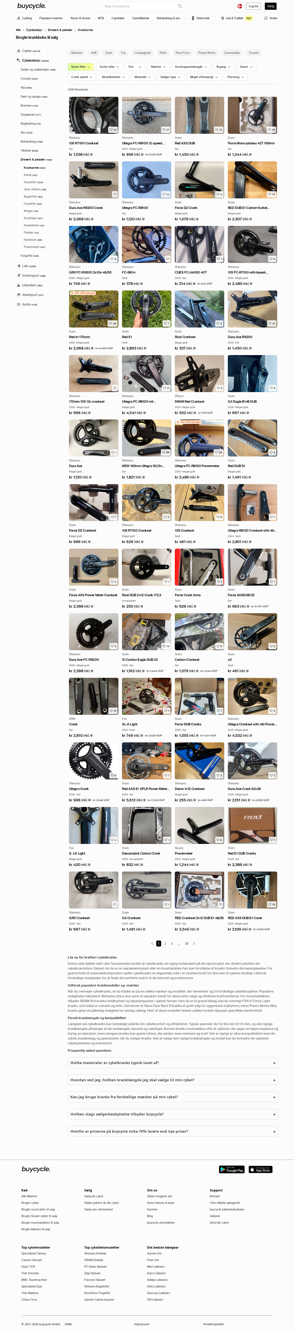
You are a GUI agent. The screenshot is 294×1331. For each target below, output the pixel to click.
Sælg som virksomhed (98, 1209)
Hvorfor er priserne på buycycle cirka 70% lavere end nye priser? (173, 1131)
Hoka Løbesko (156, 1286)
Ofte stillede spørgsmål (225, 1203)
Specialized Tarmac (33, 1253)
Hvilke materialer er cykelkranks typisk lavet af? (173, 1062)
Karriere (152, 1209)
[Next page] (194, 943)
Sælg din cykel (93, 1196)
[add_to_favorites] (115, 194)
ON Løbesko (155, 1299)
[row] (83, 293)
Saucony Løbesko (158, 1293)
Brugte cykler (30, 1203)
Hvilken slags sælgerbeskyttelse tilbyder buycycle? (173, 1113)
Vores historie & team (160, 1203)
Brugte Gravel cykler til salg (39, 1216)
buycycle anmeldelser (161, 1222)
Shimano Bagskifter (97, 1286)
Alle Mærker (29, 1196)
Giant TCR (28, 1266)
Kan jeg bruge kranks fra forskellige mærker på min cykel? (173, 1096)
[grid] (83, 293)
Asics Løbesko (156, 1273)
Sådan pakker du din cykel (101, 1203)
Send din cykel (219, 1222)
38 (186, 943)
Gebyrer (215, 1216)
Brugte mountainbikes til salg (40, 1222)
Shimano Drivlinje (95, 1253)
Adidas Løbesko (157, 1280)
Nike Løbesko (156, 1266)
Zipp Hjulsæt (92, 1273)
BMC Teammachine (34, 1280)
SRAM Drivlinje (93, 1260)
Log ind (253, 6)
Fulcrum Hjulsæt (94, 1280)
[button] (81, 155)
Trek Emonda (30, 1273)
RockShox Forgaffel (97, 1293)
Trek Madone (29, 1293)
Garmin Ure (154, 1253)
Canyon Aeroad (31, 1260)
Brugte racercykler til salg (38, 1209)
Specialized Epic (31, 1286)
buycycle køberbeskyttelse (227, 1209)
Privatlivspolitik (213, 1324)
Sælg (270, 6)
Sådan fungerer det (159, 1196)
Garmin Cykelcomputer (99, 1299)
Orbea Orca (29, 1299)
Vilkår (68, 1324)
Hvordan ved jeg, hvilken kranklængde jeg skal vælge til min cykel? (173, 1079)
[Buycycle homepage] (31, 6)
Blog (150, 1216)
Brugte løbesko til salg (35, 1229)
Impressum (141, 1324)
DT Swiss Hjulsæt (95, 1266)
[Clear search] (180, 6)
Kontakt (215, 1196)
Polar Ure (153, 1260)
